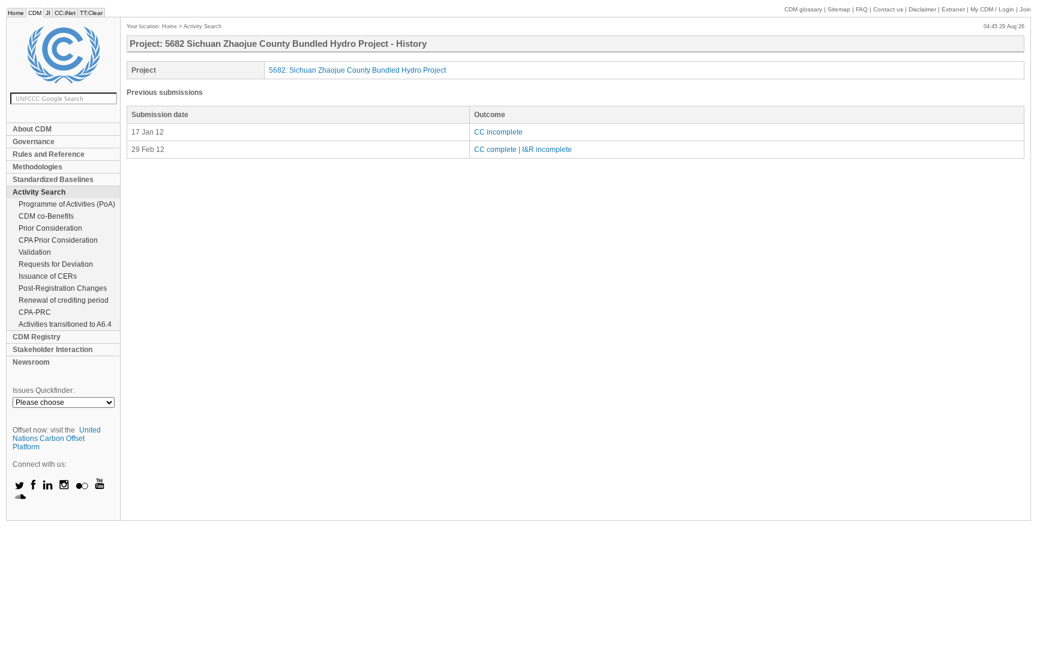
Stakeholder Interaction (52, 349)
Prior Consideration (50, 228)
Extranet (953, 9)
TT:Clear (91, 13)
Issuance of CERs (48, 276)
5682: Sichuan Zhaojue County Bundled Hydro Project (357, 70)
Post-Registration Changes (63, 288)
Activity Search (39, 192)
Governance (34, 142)
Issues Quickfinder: (43, 390)
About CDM (32, 129)
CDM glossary (803, 9)
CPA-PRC (35, 312)
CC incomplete (498, 132)
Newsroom (31, 362)
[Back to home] (63, 54)
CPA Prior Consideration (58, 240)
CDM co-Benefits (46, 216)
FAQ (862, 9)
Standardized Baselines (53, 179)
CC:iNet (65, 13)
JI (48, 13)
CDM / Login (993, 9)
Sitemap (839, 9)
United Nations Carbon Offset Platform (57, 438)
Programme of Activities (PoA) (67, 204)
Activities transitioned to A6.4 (65, 324)
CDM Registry (37, 337)
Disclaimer (922, 9)
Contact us (888, 9)
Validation (35, 252)
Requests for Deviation (56, 264)
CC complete (495, 149)
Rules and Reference (49, 154)
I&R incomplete (547, 149)
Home (16, 13)
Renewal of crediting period (64, 300)
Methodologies (37, 167)
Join (1025, 9)
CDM (34, 13)
